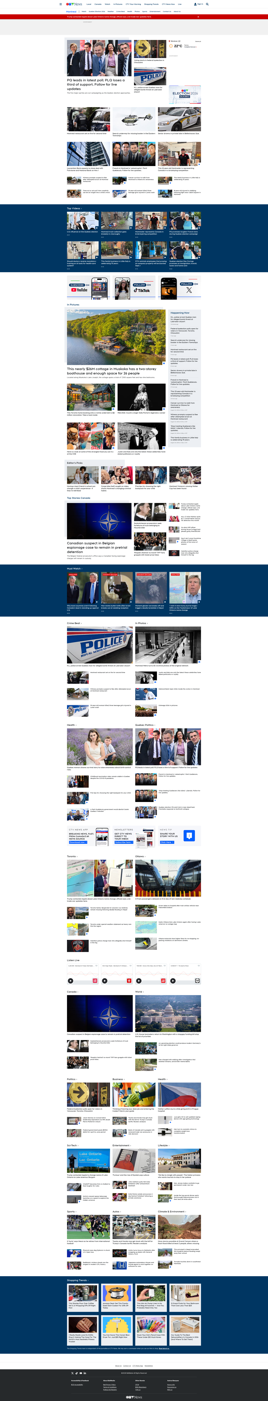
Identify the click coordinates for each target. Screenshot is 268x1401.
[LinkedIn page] (85, 1373)
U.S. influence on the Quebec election (82, 232)
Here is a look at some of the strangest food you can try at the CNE (90, 453)
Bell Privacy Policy (109, 1385)
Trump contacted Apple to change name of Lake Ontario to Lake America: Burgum (87, 1176)
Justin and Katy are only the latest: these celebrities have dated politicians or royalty (141, 453)
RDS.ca (169, 1390)
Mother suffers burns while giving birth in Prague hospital (178, 1110)
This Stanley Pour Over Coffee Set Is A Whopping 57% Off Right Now (82, 1305)
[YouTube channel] (81, 1373)
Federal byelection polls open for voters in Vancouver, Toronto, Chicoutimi (84, 1110)
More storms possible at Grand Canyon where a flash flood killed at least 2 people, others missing (178, 1242)
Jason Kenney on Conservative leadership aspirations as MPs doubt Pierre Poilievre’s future (96, 1119)
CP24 (137, 1385)
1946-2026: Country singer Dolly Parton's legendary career (141, 413)
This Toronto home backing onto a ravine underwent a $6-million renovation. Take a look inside (91, 414)
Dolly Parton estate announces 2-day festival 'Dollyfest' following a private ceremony (140, 1196)
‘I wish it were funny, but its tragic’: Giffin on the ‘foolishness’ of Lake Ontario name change (183, 608)
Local (89, 4)
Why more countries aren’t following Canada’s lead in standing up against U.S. (83, 608)
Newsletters (149, 1366)
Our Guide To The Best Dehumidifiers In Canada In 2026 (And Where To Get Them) (184, 1337)
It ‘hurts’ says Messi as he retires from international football (88, 1242)
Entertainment (155, 11)
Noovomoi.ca (171, 1387)
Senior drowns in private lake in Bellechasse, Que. (178, 134)
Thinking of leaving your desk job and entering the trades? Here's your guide (133, 1110)
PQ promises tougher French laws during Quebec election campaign (183, 233)
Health (129, 11)
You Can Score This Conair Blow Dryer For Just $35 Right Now (116, 1336)
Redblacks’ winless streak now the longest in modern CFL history (95, 1263)
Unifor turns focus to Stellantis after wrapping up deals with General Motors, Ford (141, 1252)
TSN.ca (137, 1390)
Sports (144, 11)
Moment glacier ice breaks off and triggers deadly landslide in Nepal (149, 607)
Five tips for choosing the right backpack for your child (147, 487)
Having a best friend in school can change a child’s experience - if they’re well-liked (81, 488)
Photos (137, 11)
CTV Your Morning (133, 4)
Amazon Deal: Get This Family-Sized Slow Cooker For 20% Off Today (115, 1305)
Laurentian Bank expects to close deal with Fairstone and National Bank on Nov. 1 (85, 169)
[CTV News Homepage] (74, 4)
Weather (111, 11)
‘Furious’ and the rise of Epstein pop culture (131, 1175)
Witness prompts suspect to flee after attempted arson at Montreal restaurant (95, 179)
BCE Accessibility (77, 1385)
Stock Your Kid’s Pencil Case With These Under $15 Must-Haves (151, 1336)
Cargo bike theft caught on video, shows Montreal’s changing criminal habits (116, 488)
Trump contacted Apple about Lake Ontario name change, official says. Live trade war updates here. (98, 900)
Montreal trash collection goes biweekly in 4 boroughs (113, 233)
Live (179, 4)
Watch (107, 4)
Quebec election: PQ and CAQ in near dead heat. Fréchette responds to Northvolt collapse (177, 808)
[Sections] (61, 4)
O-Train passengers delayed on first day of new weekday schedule (163, 899)
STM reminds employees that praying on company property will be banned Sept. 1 (151, 263)
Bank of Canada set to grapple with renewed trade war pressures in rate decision (141, 1132)
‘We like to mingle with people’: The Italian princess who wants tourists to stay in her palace (179, 1176)
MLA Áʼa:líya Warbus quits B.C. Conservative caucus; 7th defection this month (190, 518)
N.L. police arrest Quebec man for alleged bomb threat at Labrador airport (148, 90)
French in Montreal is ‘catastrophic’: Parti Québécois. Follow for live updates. (130, 169)
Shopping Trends (151, 4)
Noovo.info (171, 1385)
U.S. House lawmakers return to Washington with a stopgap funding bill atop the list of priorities (167, 1035)
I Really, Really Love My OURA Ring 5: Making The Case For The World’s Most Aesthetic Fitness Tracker (82, 1338)
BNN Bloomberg (140, 1387)
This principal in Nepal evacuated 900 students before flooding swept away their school (187, 1251)
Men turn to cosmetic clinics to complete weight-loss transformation (185, 1131)
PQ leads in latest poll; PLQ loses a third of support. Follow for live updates (96, 84)
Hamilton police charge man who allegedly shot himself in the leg (190, 553)
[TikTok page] (76, 1373)
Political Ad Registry (110, 1390)
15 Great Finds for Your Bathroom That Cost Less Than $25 (185, 1304)
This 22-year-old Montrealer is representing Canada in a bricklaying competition (176, 169)
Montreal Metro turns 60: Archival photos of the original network (161, 666)
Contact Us (167, 11)
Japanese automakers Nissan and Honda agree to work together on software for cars (141, 1264)
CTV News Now (168, 4)
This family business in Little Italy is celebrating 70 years (115, 262)
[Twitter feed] (72, 1373)
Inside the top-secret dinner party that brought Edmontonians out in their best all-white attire (186, 1197)
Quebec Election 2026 (97, 11)
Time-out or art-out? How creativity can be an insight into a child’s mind (96, 191)
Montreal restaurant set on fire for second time (86, 134)
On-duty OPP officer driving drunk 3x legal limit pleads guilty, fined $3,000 (190, 529)
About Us (177, 11)
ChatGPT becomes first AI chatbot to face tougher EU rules (96, 1185)
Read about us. (164, 1348)
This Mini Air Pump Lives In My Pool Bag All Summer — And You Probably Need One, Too (150, 1305)
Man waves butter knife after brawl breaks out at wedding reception (115, 607)
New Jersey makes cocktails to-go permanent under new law (186, 1184)
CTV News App (138, 1366)
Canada (98, 4)
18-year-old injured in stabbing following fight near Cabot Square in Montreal (187, 192)
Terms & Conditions (109, 1387)
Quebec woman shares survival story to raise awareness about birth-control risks (99, 769)
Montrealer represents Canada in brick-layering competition (149, 233)
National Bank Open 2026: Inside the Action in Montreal (179, 689)
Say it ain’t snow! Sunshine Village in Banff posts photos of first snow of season (191, 541)
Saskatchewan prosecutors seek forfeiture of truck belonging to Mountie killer (148, 525)
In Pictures (117, 4)
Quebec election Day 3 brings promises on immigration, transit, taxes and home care (183, 263)
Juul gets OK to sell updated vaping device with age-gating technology (187, 1118)
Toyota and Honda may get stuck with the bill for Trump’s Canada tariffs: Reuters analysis (140, 1119)
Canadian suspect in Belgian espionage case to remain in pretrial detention (97, 547)
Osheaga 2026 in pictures (168, 705)
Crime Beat (120, 11)
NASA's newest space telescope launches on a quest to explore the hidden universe (96, 1198)
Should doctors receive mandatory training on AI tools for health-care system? (81, 263)
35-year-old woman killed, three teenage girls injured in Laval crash (141, 191)
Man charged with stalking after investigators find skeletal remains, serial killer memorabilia (177, 1060)
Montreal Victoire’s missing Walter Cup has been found (183, 487)
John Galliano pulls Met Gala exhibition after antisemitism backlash (139, 1183)
